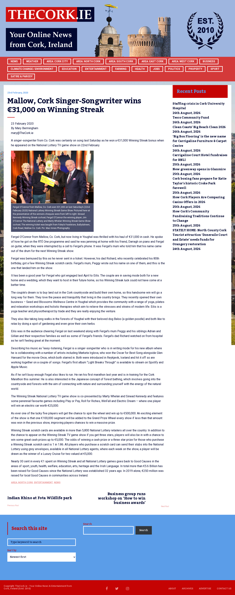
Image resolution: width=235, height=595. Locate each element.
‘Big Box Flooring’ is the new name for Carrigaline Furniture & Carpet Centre (200, 141)
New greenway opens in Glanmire (199, 169)
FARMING (120, 68)
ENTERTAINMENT (96, 68)
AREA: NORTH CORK (22, 482)
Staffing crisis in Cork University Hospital (199, 106)
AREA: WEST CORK (183, 61)
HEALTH (140, 68)
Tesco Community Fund (191, 118)
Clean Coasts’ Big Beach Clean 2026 (199, 127)
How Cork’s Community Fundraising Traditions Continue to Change (198, 216)
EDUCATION (69, 68)
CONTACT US (224, 589)
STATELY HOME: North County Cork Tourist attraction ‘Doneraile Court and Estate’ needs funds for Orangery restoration (200, 237)
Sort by (11, 550)
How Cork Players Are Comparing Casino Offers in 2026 (199, 199)
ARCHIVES (187, 589)
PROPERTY (195, 68)
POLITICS (174, 68)
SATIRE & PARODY (21, 76)
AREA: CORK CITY (57, 61)
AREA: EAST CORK (152, 61)
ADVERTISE (205, 589)
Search (87, 524)
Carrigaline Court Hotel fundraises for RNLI (200, 157)
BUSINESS (209, 61)
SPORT (215, 68)
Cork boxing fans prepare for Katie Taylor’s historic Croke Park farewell (200, 183)
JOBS (156, 68)
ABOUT (172, 589)
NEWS (57, 482)
